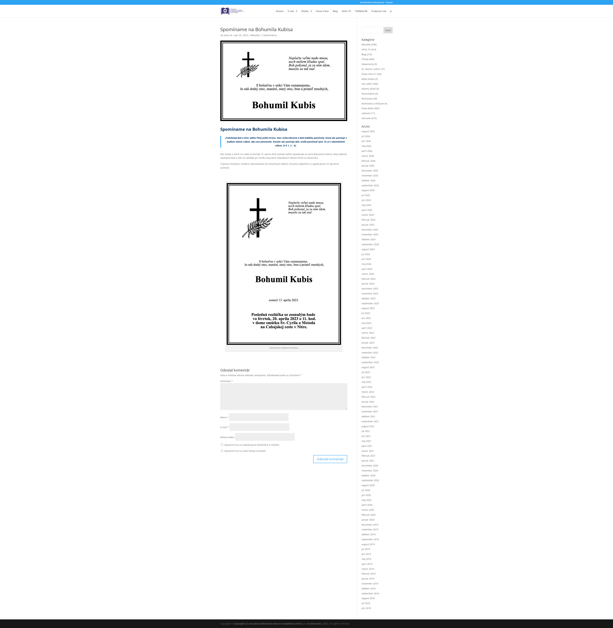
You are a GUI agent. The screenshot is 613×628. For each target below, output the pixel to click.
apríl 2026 (367, 150)
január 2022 (368, 401)
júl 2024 (366, 254)
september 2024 (370, 244)
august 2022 (368, 367)
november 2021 (370, 411)
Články (305, 11)
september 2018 (370, 593)
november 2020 (370, 470)
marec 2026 (368, 155)
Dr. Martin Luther (371, 69)
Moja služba (368, 78)
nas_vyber (367, 83)
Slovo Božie (368, 108)
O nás (291, 11)
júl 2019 (366, 549)
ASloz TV (346, 11)
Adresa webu (227, 437)
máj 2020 (366, 500)
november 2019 (370, 529)
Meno (224, 417)
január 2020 (368, 519)
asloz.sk (228, 35)
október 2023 (368, 298)
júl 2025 (366, 195)
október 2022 (368, 357)
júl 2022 (366, 372)
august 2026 (368, 131)
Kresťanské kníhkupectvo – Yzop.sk (376, 2)
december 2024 (370, 229)
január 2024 (368, 283)
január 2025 (368, 224)
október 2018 (368, 588)
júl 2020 (366, 490)
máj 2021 (366, 441)
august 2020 (368, 485)
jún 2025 (366, 200)
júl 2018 (366, 603)
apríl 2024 (367, 268)
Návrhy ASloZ (369, 88)
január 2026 (368, 165)
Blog (335, 11)
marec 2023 (368, 332)
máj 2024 (366, 263)
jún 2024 (366, 259)
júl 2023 (366, 313)
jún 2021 (366, 436)
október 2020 (368, 475)
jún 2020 (366, 495)
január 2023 (368, 342)
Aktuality (255, 35)
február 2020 (368, 514)
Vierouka (366, 118)
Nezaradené (368, 93)
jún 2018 (366, 608)
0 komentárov (269, 35)
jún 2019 (366, 554)
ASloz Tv (366, 49)
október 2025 (368, 180)
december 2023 (370, 288)
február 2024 (368, 278)
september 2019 (370, 539)
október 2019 (368, 534)
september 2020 (370, 480)
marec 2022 (368, 391)
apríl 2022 (367, 386)
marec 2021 (368, 450)
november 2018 (370, 583)
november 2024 (370, 234)
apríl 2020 (367, 504)
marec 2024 (368, 273)
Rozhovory (367, 98)
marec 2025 (368, 214)
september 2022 (370, 362)
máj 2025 (366, 205)
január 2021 (368, 460)
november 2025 (370, 175)
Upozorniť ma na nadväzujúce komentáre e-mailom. (252, 444)
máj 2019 (366, 558)
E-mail (224, 427)
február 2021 (368, 455)
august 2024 (368, 249)
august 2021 (368, 426)
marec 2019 (368, 568)
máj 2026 (366, 146)
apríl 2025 (367, 210)
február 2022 (368, 396)
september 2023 (370, 303)
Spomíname (232, 129)
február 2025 (368, 219)
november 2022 (370, 352)
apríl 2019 (367, 563)
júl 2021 (366, 431)
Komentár (226, 381)
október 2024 (368, 239)
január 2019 (368, 578)
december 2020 (370, 465)
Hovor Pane (322, 11)
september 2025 (370, 185)
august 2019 (368, 544)
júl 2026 (366, 136)
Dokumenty (368, 64)
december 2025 (370, 170)
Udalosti (366, 113)
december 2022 (370, 347)
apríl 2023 (367, 327)
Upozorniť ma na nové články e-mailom (245, 450)
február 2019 (368, 573)
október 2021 (368, 416)
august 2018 (368, 598)
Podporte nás (378, 11)
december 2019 (370, 524)
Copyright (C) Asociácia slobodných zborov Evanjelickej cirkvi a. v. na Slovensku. (278, 623)
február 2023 (368, 337)
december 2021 (370, 406)
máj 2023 (366, 323)
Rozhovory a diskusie (373, 103)
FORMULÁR (361, 11)
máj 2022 (366, 381)
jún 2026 (366, 141)
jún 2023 (366, 318)
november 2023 (370, 293)
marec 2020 (368, 509)
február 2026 (368, 160)
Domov (280, 11)
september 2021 (370, 421)
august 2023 (368, 308)
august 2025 (368, 190)
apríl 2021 (367, 445)
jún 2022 (366, 377)
